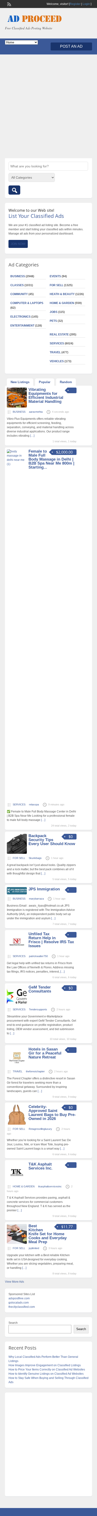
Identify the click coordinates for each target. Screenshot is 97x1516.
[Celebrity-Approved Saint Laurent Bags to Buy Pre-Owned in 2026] (17, 1123)
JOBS (53, 312)
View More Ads (14, 1281)
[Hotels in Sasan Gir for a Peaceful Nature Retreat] (17, 1066)
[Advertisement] (48, 106)
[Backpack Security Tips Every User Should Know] (17, 852)
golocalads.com (18, 1302)
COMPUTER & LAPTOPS (26, 303)
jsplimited (34, 1248)
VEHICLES (57, 361)
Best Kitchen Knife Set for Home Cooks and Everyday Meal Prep (47, 1234)
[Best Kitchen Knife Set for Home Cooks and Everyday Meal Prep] (17, 1243)
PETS (53, 321)
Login (86, 4)
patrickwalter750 (38, 956)
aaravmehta (36, 411)
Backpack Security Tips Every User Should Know (51, 840)
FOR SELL (56, 285)
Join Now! (18, 244)
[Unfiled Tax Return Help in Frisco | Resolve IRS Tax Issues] (17, 951)
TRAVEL (55, 352)
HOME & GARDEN (62, 303)
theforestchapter (35, 1071)
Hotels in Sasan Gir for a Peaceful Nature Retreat (44, 1053)
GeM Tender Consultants (39, 989)
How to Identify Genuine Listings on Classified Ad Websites (46, 1373)
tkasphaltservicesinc (50, 1186)
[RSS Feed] (9, 4)
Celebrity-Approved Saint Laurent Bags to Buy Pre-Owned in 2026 (52, 1112)
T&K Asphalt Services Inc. (40, 1166)
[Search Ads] (14, 190)
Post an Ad (71, 46)
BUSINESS (17, 276)
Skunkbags (35, 858)
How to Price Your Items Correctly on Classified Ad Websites (46, 1369)
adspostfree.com (19, 1298)
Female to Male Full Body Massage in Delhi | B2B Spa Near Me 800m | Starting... (51, 459)
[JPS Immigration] (17, 893)
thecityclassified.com (21, 1306)
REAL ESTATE (59, 334)
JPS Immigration (44, 889)
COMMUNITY (19, 294)
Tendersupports (38, 1009)
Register (75, 4)
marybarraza (36, 898)
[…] (32, 435)
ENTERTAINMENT (22, 325)
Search (13, 1322)
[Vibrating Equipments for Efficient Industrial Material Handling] (17, 406)
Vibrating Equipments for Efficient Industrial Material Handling (45, 395)
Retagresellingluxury (40, 1128)
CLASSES (17, 285)
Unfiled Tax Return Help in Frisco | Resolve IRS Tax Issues (51, 940)
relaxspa (34, 804)
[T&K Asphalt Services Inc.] (17, 1181)
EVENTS (55, 276)
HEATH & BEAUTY (62, 294)
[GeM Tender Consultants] (17, 1004)
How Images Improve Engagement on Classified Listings (44, 1365)
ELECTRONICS (20, 316)
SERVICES (57, 343)
